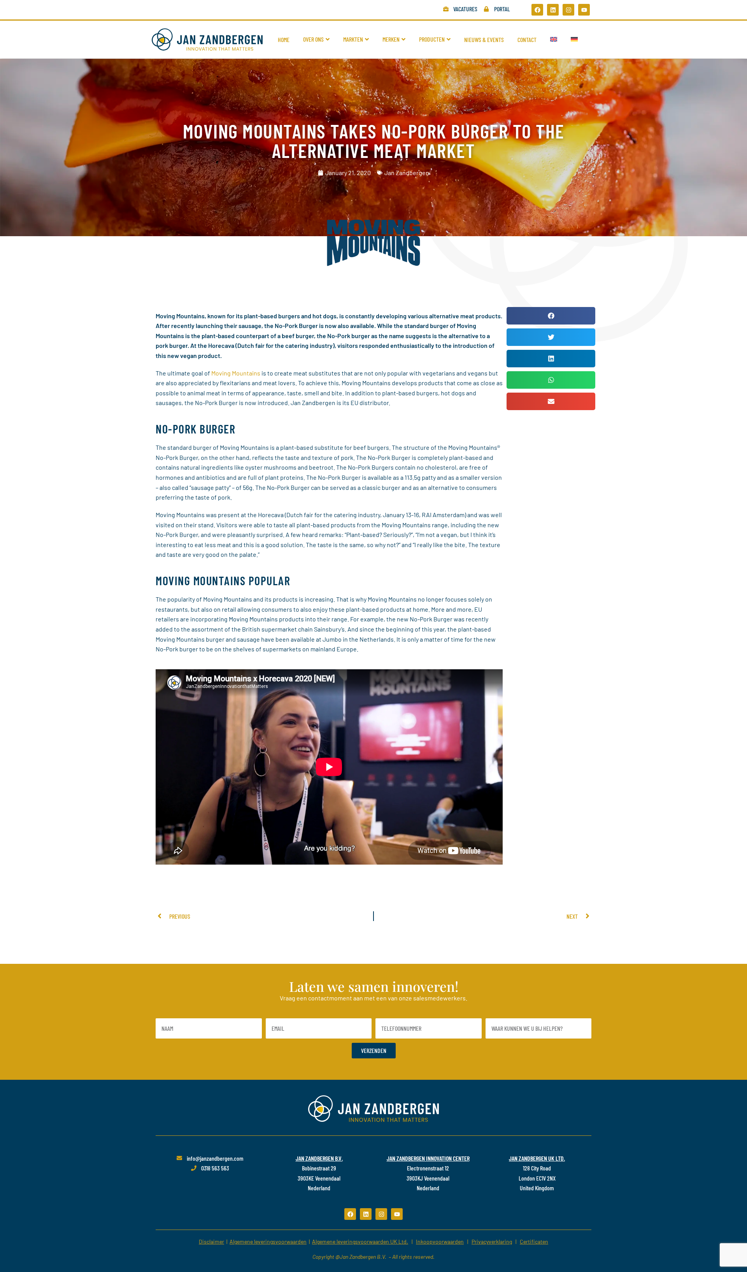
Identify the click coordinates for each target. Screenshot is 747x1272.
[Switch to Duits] (574, 39)
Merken (391, 39)
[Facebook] (537, 10)
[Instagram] (568, 10)
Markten (353, 39)
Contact (527, 39)
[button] (551, 316)
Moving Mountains (235, 373)
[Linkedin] (553, 10)
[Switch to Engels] (553, 39)
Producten (432, 39)
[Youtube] (584, 10)
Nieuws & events (484, 39)
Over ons (313, 39)
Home (283, 39)
